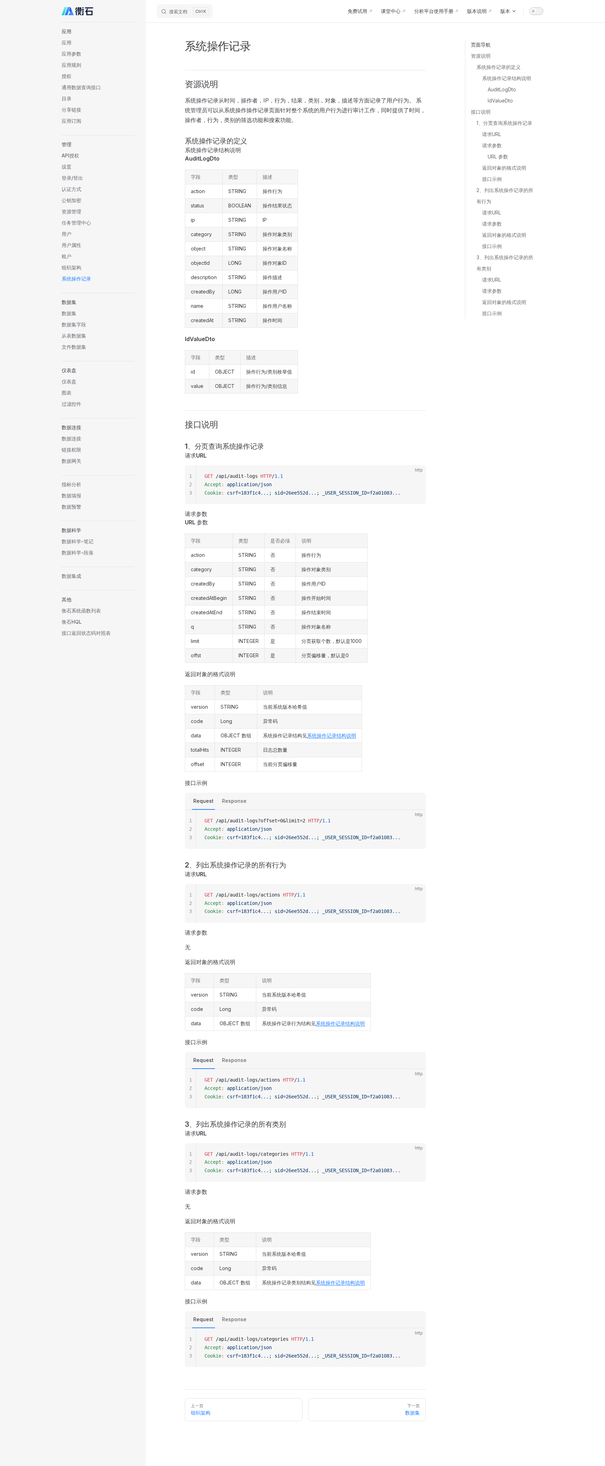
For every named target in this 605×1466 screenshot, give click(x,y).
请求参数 (492, 145)
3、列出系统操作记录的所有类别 (505, 262)
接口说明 (481, 112)
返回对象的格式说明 (504, 168)
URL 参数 (498, 157)
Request (203, 801)
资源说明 (481, 56)
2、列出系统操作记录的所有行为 (505, 195)
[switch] (536, 11)
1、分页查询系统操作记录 (504, 123)
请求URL (491, 134)
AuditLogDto (502, 89)
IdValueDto (500, 101)
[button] (98, 31)
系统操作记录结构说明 (506, 78)
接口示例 (492, 179)
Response (234, 801)
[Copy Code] (415, 476)
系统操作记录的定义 (499, 67)
